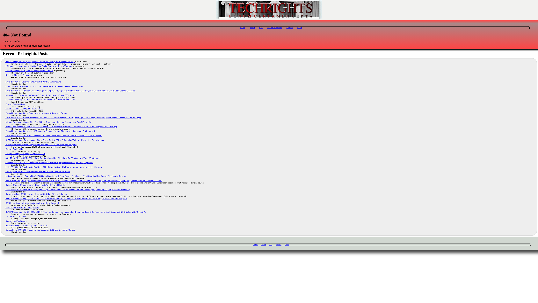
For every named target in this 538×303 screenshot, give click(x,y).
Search (289, 28)
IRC (261, 28)
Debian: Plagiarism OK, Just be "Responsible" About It (29, 70)
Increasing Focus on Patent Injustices (22, 207)
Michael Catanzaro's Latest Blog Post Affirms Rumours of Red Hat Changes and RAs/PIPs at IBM (48, 122)
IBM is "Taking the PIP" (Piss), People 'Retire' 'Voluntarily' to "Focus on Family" (40, 61)
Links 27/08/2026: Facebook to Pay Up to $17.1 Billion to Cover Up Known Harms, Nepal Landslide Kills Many (54, 167)
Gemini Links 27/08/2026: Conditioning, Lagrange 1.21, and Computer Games (40, 230)
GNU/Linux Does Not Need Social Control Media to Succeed (32, 203)
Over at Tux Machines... (16, 104)
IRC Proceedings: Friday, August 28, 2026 (24, 109)
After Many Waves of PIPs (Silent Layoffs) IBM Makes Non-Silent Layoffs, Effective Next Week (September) (52, 158)
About (252, 28)
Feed (299, 28)
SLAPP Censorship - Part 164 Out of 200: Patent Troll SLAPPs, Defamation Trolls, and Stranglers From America (54, 140)
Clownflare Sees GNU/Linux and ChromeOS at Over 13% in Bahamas (36, 194)
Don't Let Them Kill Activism (17, 75)
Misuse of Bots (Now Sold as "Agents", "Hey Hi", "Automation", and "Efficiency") (40, 95)
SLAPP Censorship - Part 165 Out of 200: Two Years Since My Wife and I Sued (40, 100)
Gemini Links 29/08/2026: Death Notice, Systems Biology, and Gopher (36, 113)
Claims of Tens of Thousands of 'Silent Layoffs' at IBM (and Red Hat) (35, 185)
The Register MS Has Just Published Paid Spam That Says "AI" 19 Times (37, 171)
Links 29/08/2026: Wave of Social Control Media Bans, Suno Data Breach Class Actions (44, 86)
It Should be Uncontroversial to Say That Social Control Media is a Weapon (38, 66)
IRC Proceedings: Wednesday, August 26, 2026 (26, 225)
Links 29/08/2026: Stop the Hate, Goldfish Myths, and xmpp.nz (33, 82)
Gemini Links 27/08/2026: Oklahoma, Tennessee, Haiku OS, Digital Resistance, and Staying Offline (49, 162)
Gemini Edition (275, 28)
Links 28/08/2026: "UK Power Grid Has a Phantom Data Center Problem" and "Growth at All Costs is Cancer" (53, 136)
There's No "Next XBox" (15, 216)
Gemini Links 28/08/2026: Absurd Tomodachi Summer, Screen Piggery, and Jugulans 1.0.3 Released (50, 131)
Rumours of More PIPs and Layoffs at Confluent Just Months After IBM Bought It (40, 145)
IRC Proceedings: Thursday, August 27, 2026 (25, 153)
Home (242, 28)
